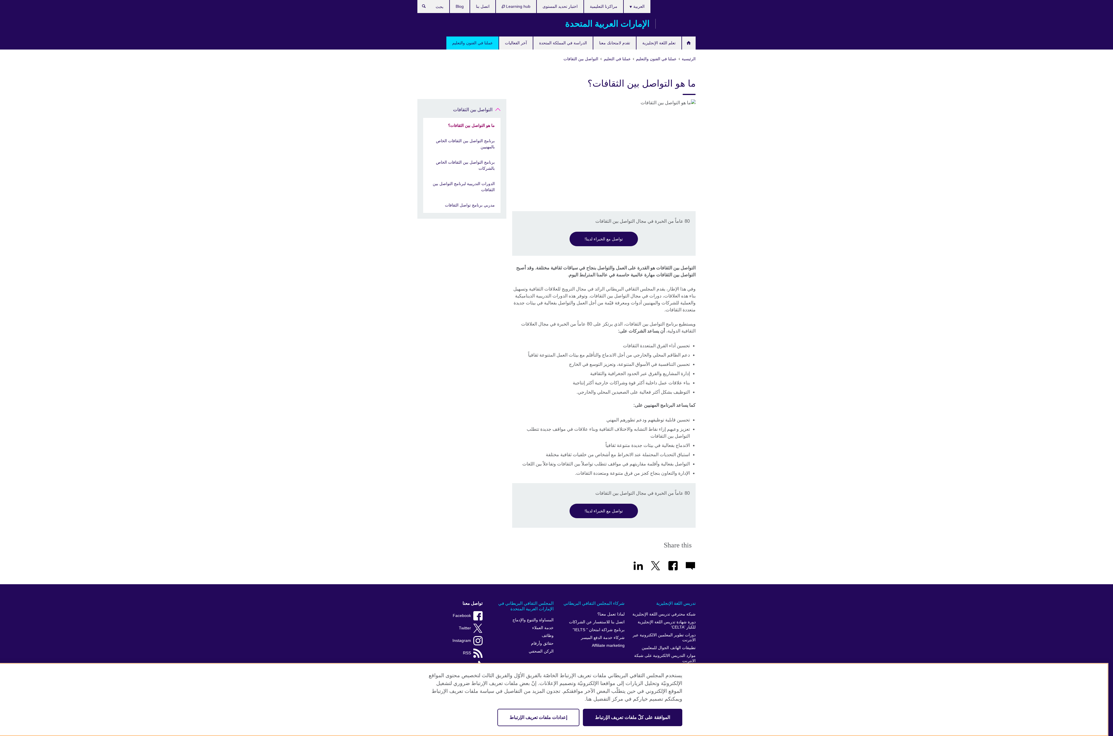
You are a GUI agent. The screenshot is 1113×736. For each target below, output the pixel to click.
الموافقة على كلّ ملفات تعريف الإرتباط (632, 717)
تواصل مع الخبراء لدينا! (604, 239)
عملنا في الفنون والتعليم (472, 43)
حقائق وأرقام (542, 643)
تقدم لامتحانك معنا (614, 43)
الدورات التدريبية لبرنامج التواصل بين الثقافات (464, 186)
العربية (638, 6)
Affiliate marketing (608, 645)
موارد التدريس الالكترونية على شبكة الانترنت (665, 658)
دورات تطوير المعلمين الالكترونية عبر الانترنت (664, 637)
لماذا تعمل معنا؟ (611, 614)
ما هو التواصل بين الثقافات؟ (471, 125)
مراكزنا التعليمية (603, 6)
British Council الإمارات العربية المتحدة (678, 24)
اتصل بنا (483, 6)
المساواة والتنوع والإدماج (533, 620)
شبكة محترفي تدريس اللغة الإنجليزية (664, 614)
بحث (421, 7)
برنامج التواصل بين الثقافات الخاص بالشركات (465, 165)
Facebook (462, 615)
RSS (467, 653)
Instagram (461, 640)
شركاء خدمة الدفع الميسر (603, 637)
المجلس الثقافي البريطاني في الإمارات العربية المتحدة (526, 606)
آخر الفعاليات (516, 43)
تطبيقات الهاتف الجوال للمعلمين (669, 648)
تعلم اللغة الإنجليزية (659, 43)
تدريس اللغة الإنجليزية (676, 603)
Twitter (465, 628)
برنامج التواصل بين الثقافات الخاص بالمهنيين (465, 143)
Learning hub (517, 6)
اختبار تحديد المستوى (560, 6)
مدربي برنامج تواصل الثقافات (470, 205)
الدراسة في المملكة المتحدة (563, 43)
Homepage (689, 43)
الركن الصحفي (541, 651)
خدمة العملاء (543, 628)
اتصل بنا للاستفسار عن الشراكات (597, 622)
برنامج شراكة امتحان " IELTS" (599, 630)
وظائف (548, 635)
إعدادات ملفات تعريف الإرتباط (538, 717)
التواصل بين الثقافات (472, 109)
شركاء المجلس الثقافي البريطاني (594, 603)
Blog (460, 6)
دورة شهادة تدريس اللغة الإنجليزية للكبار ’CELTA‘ (667, 624)
